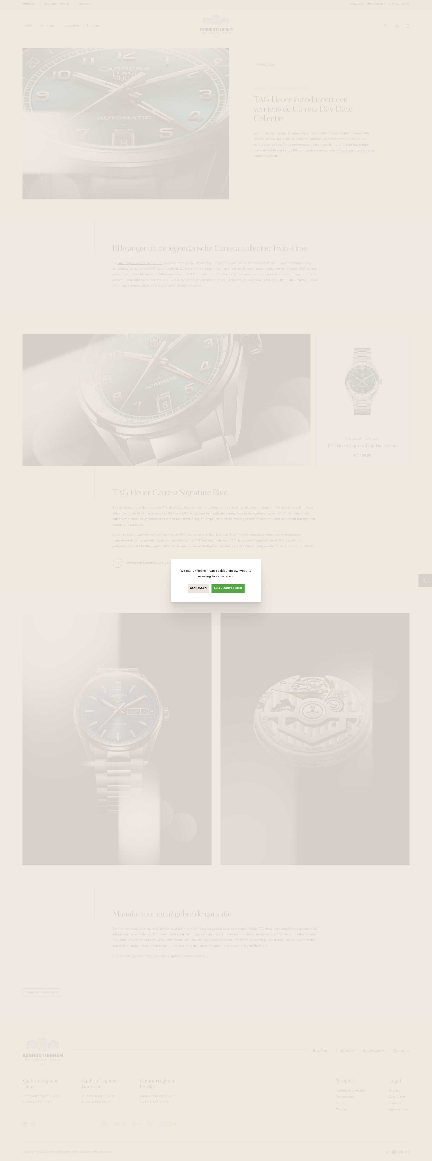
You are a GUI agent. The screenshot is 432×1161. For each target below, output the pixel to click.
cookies (221, 571)
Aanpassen (198, 588)
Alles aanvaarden (228, 588)
